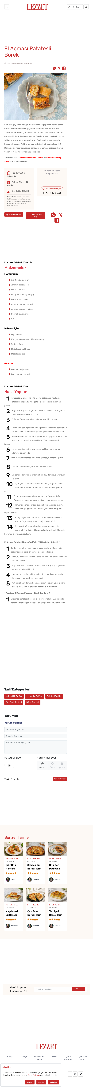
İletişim (25, 1056)
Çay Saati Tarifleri (14, 702)
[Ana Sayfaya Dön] (46, 1046)
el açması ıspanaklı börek (31, 157)
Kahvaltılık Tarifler (14, 696)
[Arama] (86, 6)
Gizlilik (54, 1056)
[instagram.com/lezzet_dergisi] (75, 1074)
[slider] (52, 179)
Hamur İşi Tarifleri (34, 696)
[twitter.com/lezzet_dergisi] (80, 1074)
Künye (10, 1056)
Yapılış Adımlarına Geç (36, 216)
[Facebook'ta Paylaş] (64, 68)
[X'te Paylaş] (59, 68)
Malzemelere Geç (15, 214)
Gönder (78, 989)
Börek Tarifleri (32, 702)
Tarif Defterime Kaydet (53, 189)
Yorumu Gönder (60, 779)
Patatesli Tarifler (54, 696)
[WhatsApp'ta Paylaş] (54, 68)
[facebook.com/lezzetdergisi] (70, 1074)
